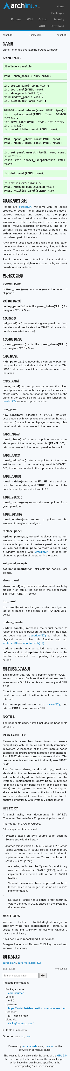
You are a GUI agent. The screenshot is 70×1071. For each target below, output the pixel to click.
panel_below (11, 454)
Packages (57, 13)
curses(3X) (25, 206)
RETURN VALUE (16, 668)
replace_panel (12, 531)
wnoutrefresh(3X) (33, 643)
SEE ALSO (11, 956)
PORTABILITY (14, 735)
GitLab (42, 19)
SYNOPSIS (12, 58)
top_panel (9, 601)
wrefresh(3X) (11, 643)
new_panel (10, 409)
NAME (8, 43)
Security (58, 19)
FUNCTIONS (13, 275)
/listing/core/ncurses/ (20, 1023)
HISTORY (10, 808)
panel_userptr (12, 496)
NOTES (9, 717)
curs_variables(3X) (29, 962)
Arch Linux (21, 6)
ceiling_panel (12, 300)
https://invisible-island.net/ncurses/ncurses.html (37, 1008)
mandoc (49, 1046)
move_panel (11, 380)
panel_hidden (12, 475)
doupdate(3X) (37, 635)
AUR (42, 26)
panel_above (11, 434)
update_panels (13, 622)
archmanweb (29, 1046)
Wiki (30, 19)
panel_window (12, 513)
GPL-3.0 (61, 1055)
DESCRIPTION (15, 200)
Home (60, 6)
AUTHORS (11, 916)
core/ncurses (16, 992)
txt (22, 1036)
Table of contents (16, 1029)
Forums (16, 19)
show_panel (11, 580)
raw (28, 1036)
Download (57, 26)
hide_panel (10, 355)
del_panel (9, 317)
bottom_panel (12, 283)
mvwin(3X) (9, 401)
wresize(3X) (42, 551)
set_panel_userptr (15, 563)
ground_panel (12, 338)
